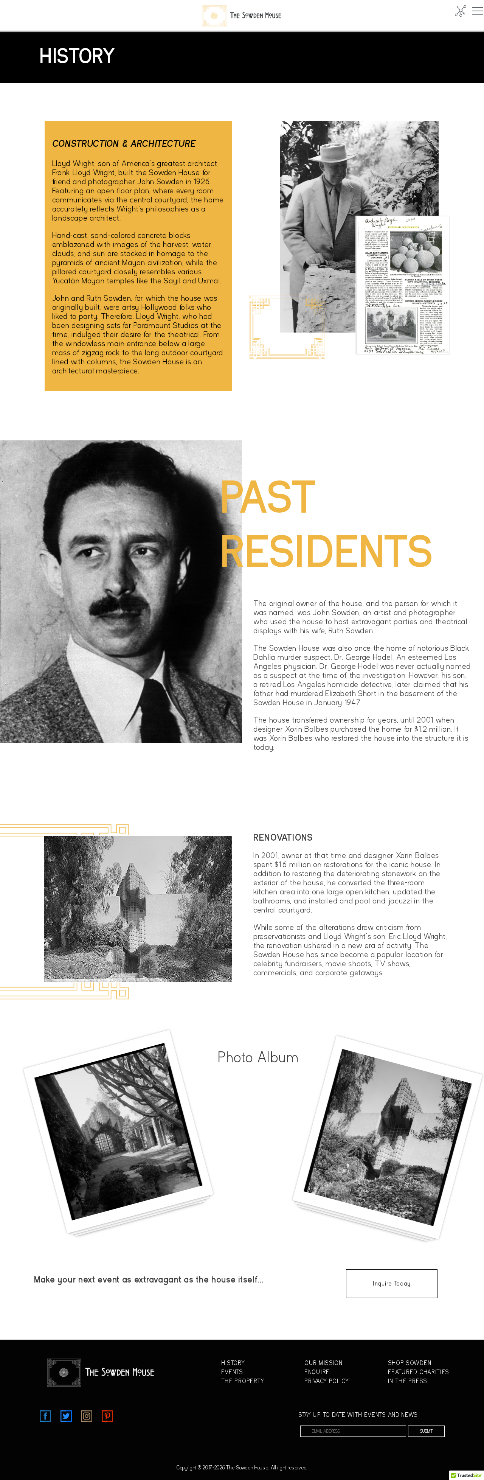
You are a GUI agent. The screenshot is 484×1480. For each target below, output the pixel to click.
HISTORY (233, 1363)
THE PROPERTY (242, 1381)
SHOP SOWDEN (409, 1363)
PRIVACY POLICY (326, 1381)
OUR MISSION (323, 1363)
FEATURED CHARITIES (419, 1372)
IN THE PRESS (407, 1381)
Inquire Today (392, 1284)
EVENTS (232, 1372)
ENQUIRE (317, 1372)
